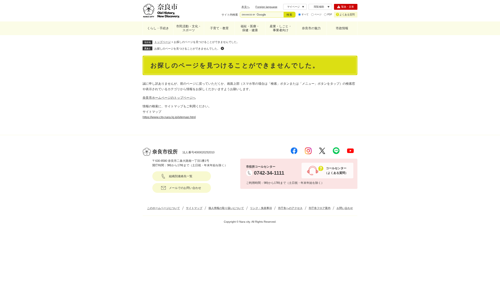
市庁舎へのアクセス (290, 208)
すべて (305, 14)
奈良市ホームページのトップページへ (169, 97)
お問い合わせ (345, 208)
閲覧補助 (319, 6)
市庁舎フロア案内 (319, 208)
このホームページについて (163, 208)
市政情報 (342, 28)
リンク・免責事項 (261, 208)
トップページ (162, 42)
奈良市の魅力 (311, 28)
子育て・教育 (219, 28)
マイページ (293, 6)
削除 (222, 48)
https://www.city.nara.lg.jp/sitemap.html (169, 117)
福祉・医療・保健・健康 (250, 28)
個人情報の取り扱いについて (226, 208)
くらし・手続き (158, 28)
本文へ (245, 6)
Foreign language (266, 6)
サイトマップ (194, 208)
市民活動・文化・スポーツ (188, 28)
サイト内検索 (229, 14)
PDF (329, 14)
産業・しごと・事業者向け (281, 28)
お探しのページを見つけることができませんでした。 (187, 48)
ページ (317, 14)
